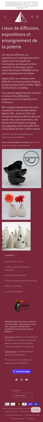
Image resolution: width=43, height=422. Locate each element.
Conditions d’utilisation (14, 291)
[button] (4, 16)
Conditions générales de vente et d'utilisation (17, 268)
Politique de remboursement (29, 411)
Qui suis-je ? (10, 337)
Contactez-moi (11, 351)
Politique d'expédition (13, 286)
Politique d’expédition (17, 418)
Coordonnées (31, 418)
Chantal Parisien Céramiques (16, 408)
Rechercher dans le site (14, 262)
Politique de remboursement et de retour (21, 281)
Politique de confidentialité (15, 275)
